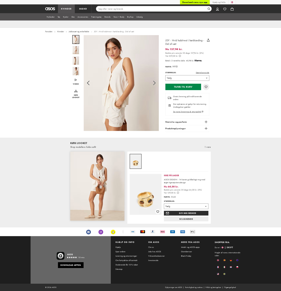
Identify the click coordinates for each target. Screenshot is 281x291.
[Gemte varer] (224, 8)
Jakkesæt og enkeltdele (79, 31)
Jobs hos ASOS (154, 251)
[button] (76, 82)
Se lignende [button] (186, 219)
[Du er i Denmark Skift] (232, 2)
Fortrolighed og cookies (194, 287)
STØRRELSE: (170, 72)
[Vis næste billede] (153, 83)
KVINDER (66, 8)
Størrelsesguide (202, 72)
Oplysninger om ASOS (173, 287)
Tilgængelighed (230, 287)
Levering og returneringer (126, 256)
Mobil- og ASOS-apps (190, 247)
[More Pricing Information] (180, 56)
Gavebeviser (186, 251)
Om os (151, 247)
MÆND (83, 8)
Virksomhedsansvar (156, 256)
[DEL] (208, 40)
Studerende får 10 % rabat (126, 264)
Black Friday (186, 256)
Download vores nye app (194, 2)
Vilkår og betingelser (213, 287)
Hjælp (118, 247)
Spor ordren (120, 251)
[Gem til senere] (206, 87)
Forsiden (49, 31)
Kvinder (60, 31)
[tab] (50, 16)
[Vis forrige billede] (89, 83)
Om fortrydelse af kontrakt (126, 260)
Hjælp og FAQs (219, 2)
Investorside (153, 260)
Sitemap (118, 269)
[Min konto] (217, 8)
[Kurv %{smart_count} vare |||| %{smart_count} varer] (232, 8)
